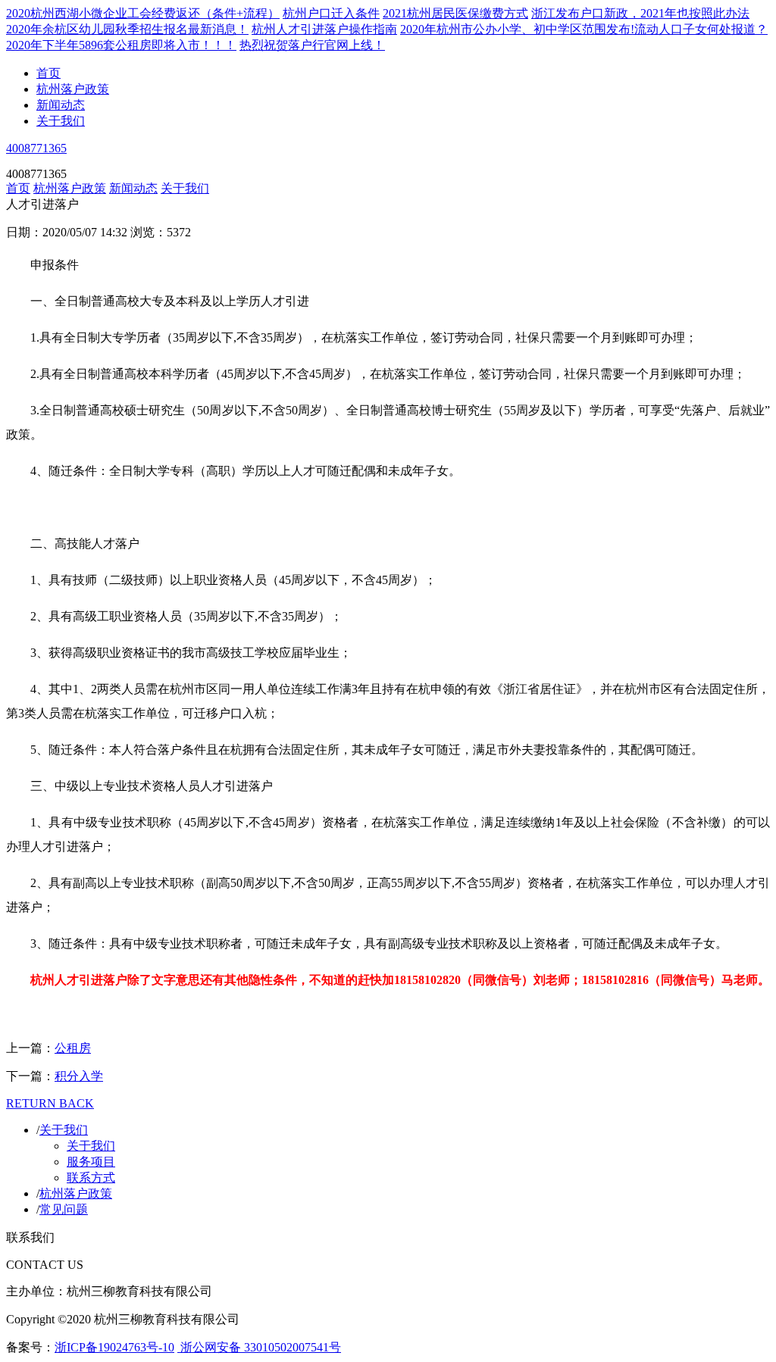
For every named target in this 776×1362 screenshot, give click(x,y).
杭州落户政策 (72, 89)
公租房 (73, 1048)
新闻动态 (60, 104)
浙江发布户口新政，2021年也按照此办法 (640, 13)
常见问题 (63, 1209)
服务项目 (91, 1161)
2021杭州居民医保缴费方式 (455, 13)
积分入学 (79, 1076)
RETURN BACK (50, 1103)
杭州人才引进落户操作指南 (324, 29)
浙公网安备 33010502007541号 (259, 1347)
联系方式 (91, 1177)
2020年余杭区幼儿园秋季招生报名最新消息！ (127, 29)
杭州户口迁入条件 (331, 13)
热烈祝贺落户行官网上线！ (312, 45)
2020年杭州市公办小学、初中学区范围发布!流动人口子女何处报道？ (584, 29)
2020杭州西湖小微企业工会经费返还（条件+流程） (143, 13)
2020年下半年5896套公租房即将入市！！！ (121, 45)
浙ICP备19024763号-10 (114, 1347)
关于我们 (60, 120)
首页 (48, 73)
